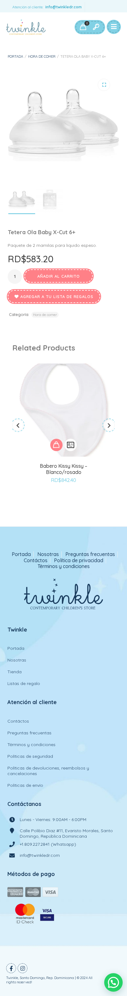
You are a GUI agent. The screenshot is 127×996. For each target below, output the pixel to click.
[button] (104, 85)
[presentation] (17, 425)
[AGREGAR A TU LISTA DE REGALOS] (63, 497)
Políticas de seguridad (30, 756)
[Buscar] (96, 27)
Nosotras (48, 554)
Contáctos (35, 560)
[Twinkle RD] (26, 27)
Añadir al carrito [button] (56, 445)
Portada (15, 56)
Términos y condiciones (64, 566)
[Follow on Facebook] (11, 968)
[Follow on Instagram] (22, 968)
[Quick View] (70, 445)
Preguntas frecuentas (90, 554)
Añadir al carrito (58, 276)
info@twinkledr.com (63, 7)
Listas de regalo (23, 683)
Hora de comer (41, 56)
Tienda (14, 671)
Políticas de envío (25, 785)
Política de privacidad (78, 560)
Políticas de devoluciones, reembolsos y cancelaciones (48, 770)
